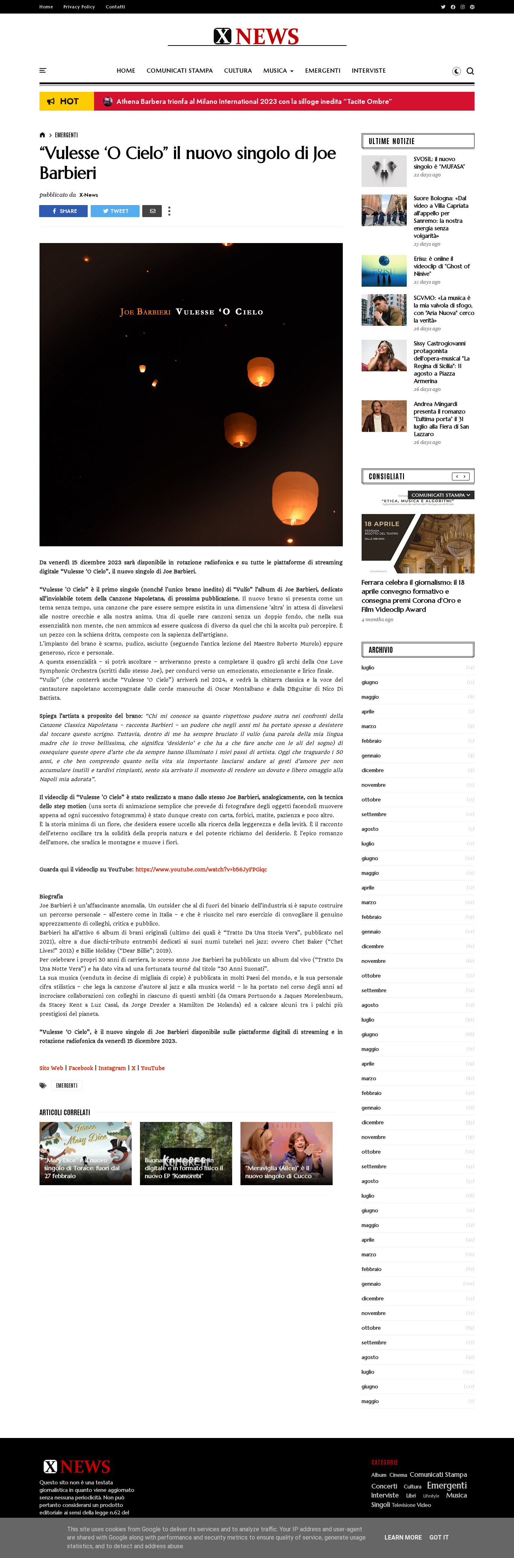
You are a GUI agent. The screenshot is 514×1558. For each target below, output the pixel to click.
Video (424, 1505)
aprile (368, 711)
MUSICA (275, 70)
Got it (439, 1537)
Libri (411, 1496)
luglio (368, 667)
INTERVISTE (369, 70)
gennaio (371, 755)
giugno (370, 682)
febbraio (372, 740)
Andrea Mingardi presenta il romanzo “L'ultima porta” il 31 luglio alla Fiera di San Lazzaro (441, 419)
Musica (456, 1495)
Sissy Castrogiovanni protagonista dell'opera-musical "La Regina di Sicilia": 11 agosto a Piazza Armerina (442, 362)
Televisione (403, 1505)
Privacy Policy (79, 6)
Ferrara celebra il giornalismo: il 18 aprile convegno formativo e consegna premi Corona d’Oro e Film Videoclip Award (413, 596)
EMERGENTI (323, 70)
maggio (370, 696)
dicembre (373, 770)
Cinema (398, 1475)
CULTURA (238, 70)
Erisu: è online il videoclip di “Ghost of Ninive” (442, 266)
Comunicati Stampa (438, 1475)
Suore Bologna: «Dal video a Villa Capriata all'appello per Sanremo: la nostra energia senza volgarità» (441, 217)
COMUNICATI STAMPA (180, 70)
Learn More (403, 1537)
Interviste (385, 1495)
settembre (374, 814)
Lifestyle (431, 1496)
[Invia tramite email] (152, 211)
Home (46, 6)
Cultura (412, 1487)
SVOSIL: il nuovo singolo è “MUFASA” (168, 101)
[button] (456, 71)
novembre (374, 784)
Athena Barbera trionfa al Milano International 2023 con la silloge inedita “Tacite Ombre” (248, 101)
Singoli (380, 1505)
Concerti (384, 1486)
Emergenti (66, 134)
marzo (369, 726)
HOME (126, 70)
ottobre (371, 799)
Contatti (115, 6)
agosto (370, 828)
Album (378, 1475)
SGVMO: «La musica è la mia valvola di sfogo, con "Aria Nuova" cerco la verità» (444, 309)
